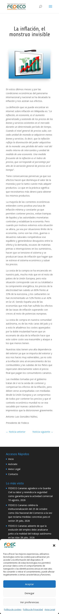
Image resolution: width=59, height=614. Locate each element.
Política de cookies (12, 609)
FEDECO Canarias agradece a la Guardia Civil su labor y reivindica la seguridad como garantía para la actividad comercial (30, 492)
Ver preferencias (29, 602)
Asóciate (12, 464)
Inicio (11, 459)
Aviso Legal (50, 609)
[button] (54, 545)
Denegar (29, 593)
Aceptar (29, 584)
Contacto (13, 474)
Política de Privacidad (33, 609)
